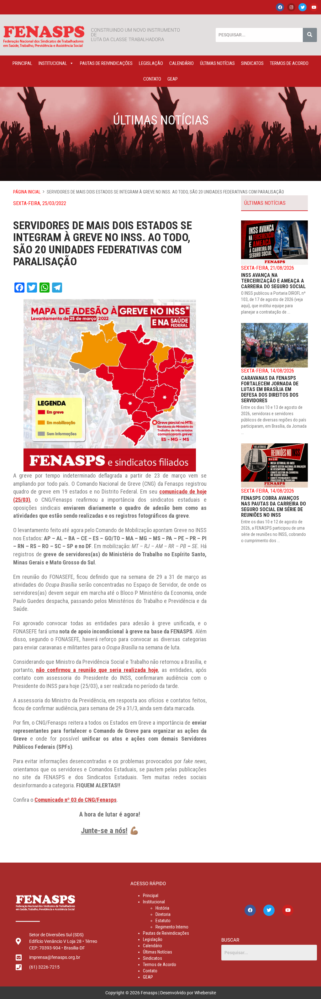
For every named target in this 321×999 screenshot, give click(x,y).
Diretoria (163, 914)
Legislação (151, 63)
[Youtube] (314, 7)
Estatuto (163, 920)
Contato (152, 79)
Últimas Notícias (217, 63)
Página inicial (26, 191)
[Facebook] (280, 7)
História (162, 908)
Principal (22, 63)
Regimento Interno (171, 926)
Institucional (53, 63)
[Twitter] (302, 7)
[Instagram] (291, 7)
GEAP (172, 79)
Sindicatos (252, 63)
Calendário (181, 63)
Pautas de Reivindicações (106, 63)
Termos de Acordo (289, 63)
